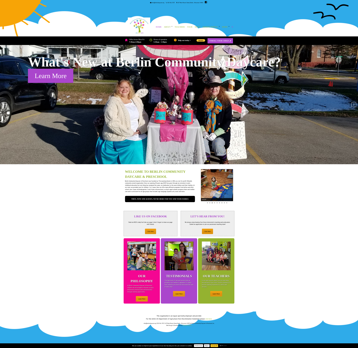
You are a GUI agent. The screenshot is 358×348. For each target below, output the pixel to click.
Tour (189, 27)
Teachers (180, 27)
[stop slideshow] (183, 161)
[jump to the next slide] (353, 104)
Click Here (49, 76)
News (197, 27)
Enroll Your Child (219, 41)
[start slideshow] (174, 161)
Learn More (141, 299)
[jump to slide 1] (176, 162)
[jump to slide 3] (180, 162)
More (225, 27)
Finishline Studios (187, 325)
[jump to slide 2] (178, 162)
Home (159, 27)
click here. (208, 319)
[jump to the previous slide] (4, 104)
